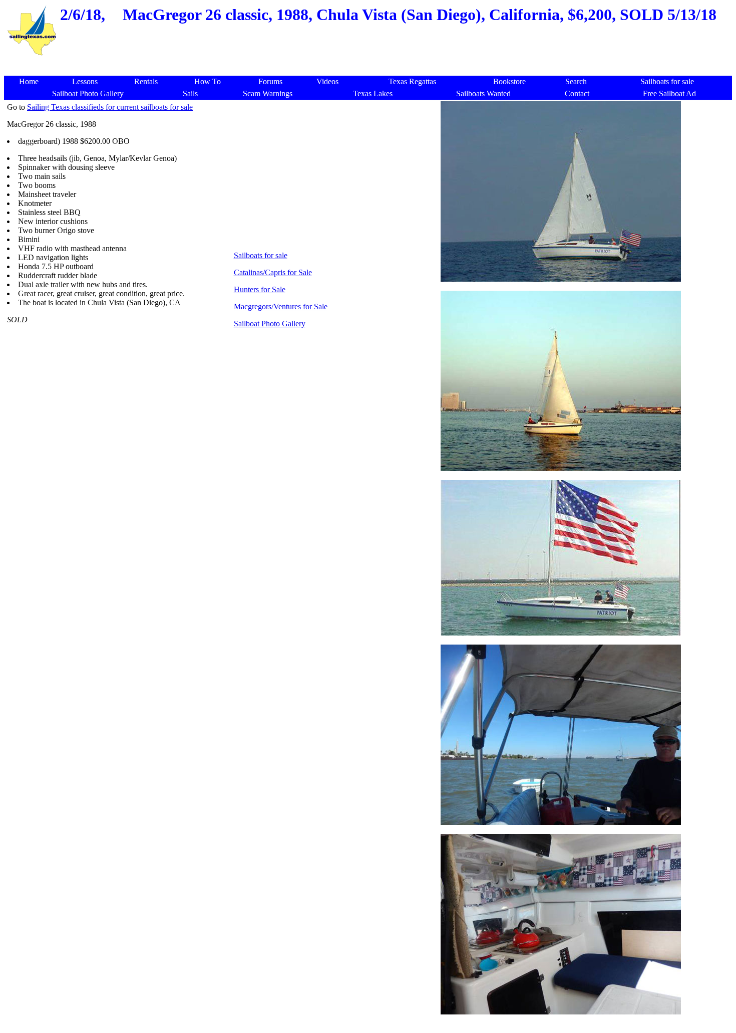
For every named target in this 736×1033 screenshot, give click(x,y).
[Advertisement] (370, 62)
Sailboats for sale (260, 255)
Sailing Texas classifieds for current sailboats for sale (110, 107)
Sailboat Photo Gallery (269, 323)
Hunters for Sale (259, 289)
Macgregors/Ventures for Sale (280, 306)
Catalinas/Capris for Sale (273, 272)
